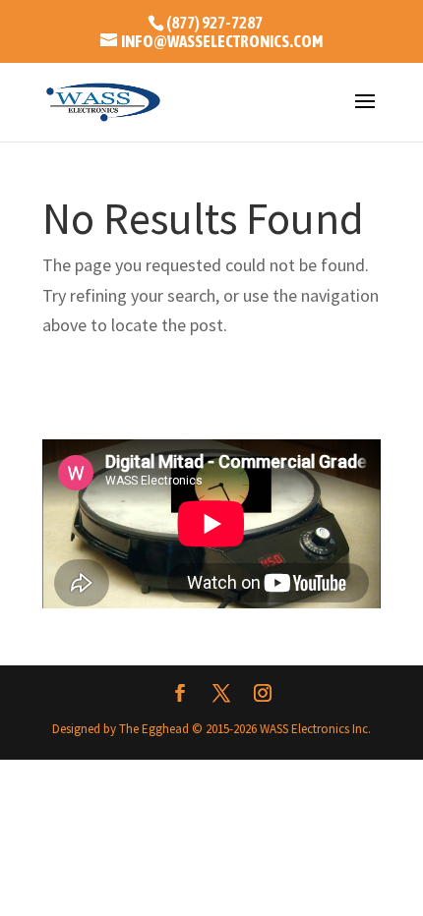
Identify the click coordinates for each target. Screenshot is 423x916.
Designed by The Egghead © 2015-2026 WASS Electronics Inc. (211, 728)
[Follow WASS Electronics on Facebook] (180, 695)
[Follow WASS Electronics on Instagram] (263, 695)
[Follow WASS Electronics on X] (221, 695)
